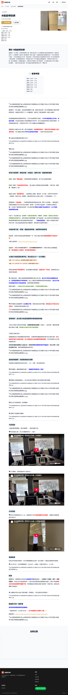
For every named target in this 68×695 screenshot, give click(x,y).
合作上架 (3, 688)
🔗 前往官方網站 (6, 22)
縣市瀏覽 (37, 679)
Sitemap (64, 693)
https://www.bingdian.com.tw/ (27, 241)
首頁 (49, 2)
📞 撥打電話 (16, 22)
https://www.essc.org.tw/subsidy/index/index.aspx (31, 614)
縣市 (57, 2)
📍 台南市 (7, 6)
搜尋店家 (37, 681)
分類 (53, 2)
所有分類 (37, 677)
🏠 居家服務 (13, 6)
